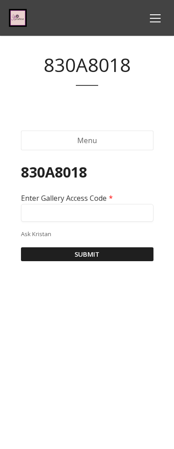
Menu (87, 140)
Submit (87, 254)
